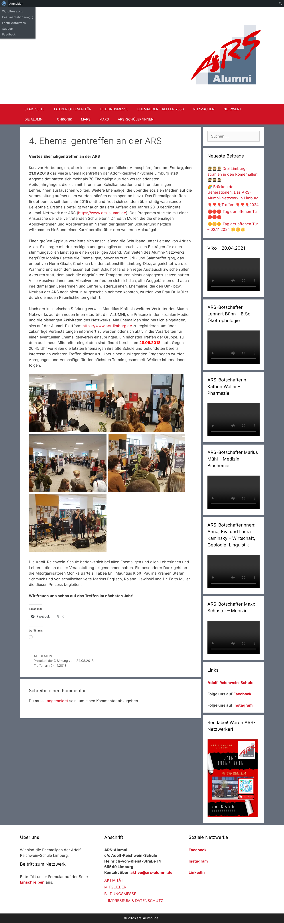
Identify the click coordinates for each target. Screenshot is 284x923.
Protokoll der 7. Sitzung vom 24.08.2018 (64, 661)
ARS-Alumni (103, 22)
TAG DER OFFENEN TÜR (72, 109)
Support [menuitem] (7, 28)
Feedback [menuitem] (9, 34)
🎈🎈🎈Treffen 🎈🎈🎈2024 (233, 204)
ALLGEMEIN (43, 656)
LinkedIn (197, 872)
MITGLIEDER (115, 887)
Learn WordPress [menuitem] (14, 23)
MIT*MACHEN (204, 109)
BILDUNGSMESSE (114, 109)
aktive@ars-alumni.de (151, 872)
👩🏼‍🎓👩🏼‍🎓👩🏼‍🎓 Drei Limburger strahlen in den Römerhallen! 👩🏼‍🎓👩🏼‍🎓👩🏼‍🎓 (232, 174)
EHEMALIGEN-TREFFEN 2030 (160, 109)
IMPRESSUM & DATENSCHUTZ (135, 900)
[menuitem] (4, 3)
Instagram (243, 705)
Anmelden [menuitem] (16, 3)
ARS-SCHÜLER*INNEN (136, 119)
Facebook (242, 694)
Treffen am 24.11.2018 (50, 665)
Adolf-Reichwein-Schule (230, 682)
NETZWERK (232, 109)
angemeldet (57, 701)
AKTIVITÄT (113, 880)
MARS (86, 119)
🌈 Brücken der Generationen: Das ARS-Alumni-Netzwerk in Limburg (232, 192)
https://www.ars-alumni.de (102, 213)
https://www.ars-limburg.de (107, 326)
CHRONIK (64, 119)
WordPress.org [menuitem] (12, 11)
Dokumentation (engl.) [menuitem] (17, 17)
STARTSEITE (34, 109)
